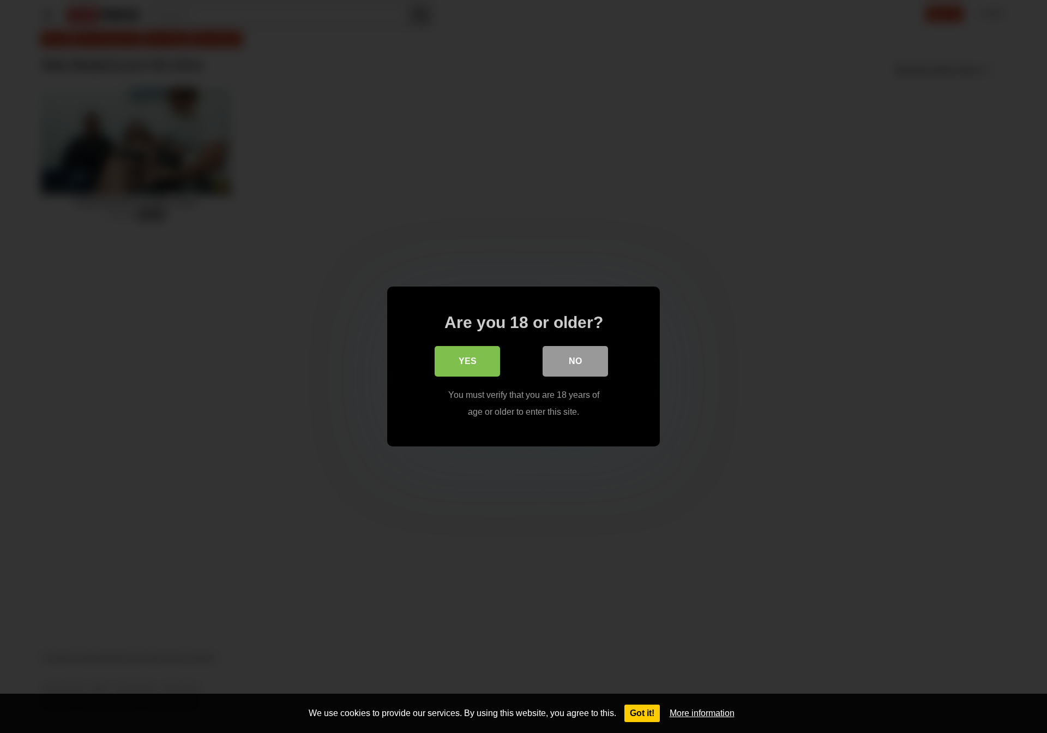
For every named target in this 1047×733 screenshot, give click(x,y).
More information (702, 713)
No (575, 361)
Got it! (642, 713)
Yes (468, 361)
